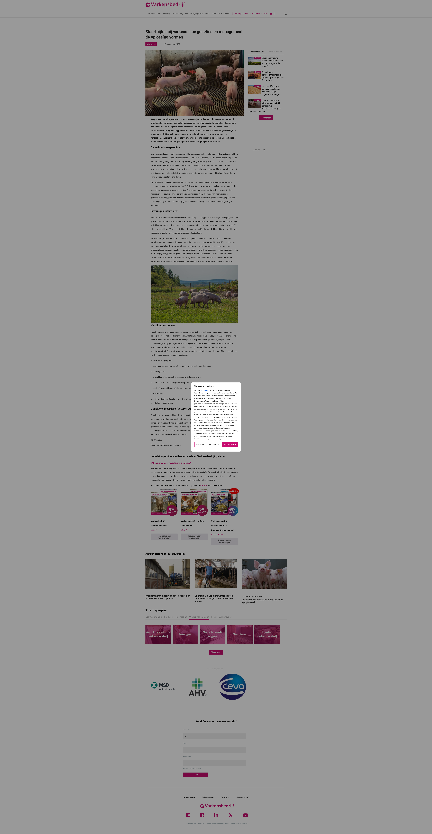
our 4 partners (205, 390)
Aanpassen (200, 444)
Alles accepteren (230, 444)
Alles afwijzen (214, 444)
